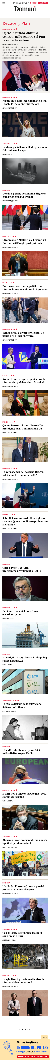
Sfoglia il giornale (20, 3)
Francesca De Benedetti (11, 432)
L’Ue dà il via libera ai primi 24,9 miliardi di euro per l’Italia (21, 752)
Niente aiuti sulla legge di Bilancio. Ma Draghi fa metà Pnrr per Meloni (24, 102)
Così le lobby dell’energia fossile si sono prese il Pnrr (22, 934)
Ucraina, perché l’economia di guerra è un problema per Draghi (24, 195)
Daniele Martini (8, 618)
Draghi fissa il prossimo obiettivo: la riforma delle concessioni (23, 981)
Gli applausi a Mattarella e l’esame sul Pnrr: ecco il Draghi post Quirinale (24, 241)
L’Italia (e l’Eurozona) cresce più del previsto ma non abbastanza (23, 888)
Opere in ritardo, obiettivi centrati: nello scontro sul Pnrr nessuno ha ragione (23, 36)
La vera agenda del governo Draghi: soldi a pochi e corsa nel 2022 (23, 473)
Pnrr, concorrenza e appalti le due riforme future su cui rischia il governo (24, 288)
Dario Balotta (7, 801)
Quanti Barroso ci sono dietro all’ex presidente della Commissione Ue (22, 427)
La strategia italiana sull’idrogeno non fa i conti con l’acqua (24, 149)
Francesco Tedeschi (9, 847)
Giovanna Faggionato (9, 108)
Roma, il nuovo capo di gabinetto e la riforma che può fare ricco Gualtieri (23, 381)
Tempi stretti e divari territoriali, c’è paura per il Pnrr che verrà (23, 334)
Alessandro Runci (9, 940)
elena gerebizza (8, 154)
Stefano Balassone (9, 711)
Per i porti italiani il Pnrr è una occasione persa (20, 613)
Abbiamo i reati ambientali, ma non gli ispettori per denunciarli (24, 841)
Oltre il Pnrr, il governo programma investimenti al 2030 (21, 569)
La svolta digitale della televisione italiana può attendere (22, 705)
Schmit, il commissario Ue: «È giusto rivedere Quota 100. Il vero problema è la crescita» (25, 521)
